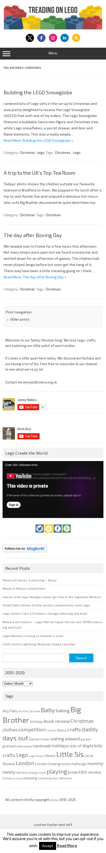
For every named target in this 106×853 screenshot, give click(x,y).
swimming (44, 778)
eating (57, 738)
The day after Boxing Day (33, 235)
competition (32, 729)
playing (57, 771)
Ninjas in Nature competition (24, 588)
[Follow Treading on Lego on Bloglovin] (25, 553)
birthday (36, 722)
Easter (45, 739)
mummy (95, 763)
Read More (67, 846)
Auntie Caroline (29, 711)
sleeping (30, 778)
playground (37, 772)
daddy (90, 729)
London (25, 763)
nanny (9, 772)
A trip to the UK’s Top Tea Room (39, 173)
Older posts (18, 319)
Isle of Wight (81, 745)
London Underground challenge (60, 764)
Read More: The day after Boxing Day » (35, 277)
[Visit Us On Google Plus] (67, 534)
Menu (53, 53)
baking (62, 710)
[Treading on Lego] (53, 28)
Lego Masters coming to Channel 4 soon (33, 636)
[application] (53, 489)
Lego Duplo (36, 755)
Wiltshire (65, 778)
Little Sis (70, 754)
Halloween (24, 746)
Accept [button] (47, 846)
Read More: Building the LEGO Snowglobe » (38, 140)
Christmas (27, 152)
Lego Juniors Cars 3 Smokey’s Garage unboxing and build (45, 613)
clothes (10, 729)
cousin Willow (57, 730)
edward (72, 738)
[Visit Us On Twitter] (40, 534)
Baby (48, 710)
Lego (41, 152)
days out (15, 738)
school (17, 778)
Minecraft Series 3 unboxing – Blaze (30, 580)
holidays (60, 745)
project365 (77, 772)
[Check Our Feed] (49, 534)
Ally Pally (10, 711)
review (94, 772)
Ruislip (7, 778)
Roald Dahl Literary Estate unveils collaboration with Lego (46, 605)
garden (86, 739)
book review (57, 721)
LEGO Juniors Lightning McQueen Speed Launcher (39, 644)
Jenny (54, 800)
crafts (74, 729)
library (50, 755)
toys (55, 778)
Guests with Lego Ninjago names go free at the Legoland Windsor (52, 597)
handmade (42, 745)
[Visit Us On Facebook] (58, 534)
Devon (34, 739)
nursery (22, 772)
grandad (9, 746)
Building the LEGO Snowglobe (38, 92)
